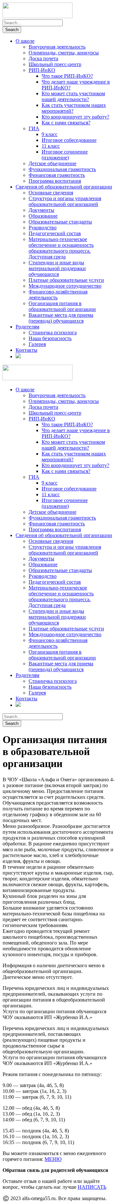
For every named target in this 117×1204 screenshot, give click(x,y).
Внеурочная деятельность (57, 47)
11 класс (51, 146)
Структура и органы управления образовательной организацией (65, 201)
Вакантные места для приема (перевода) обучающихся (61, 318)
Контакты (26, 350)
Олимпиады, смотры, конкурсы (64, 52)
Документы (41, 210)
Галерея (37, 344)
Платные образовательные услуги (66, 280)
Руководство (43, 227)
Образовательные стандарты (60, 221)
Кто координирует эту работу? (75, 117)
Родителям (27, 326)
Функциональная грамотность (62, 169)
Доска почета (43, 58)
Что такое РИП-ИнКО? (67, 76)
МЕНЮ (53, 1159)
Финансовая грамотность (57, 175)
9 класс (50, 134)
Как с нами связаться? (66, 122)
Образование (43, 216)
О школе (25, 41)
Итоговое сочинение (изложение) (65, 154)
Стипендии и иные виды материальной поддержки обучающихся (57, 268)
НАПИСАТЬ (92, 1187)
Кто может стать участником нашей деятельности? (73, 96)
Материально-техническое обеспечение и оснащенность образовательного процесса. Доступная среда (61, 247)
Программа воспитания (55, 181)
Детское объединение (52, 163)
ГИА (34, 128)
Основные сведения (51, 192)
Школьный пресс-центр (55, 64)
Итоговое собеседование (69, 140)
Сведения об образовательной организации (64, 186)
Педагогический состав (55, 233)
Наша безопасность (50, 338)
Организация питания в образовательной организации (62, 306)
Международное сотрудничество (65, 286)
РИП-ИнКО (42, 70)
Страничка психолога (53, 332)
